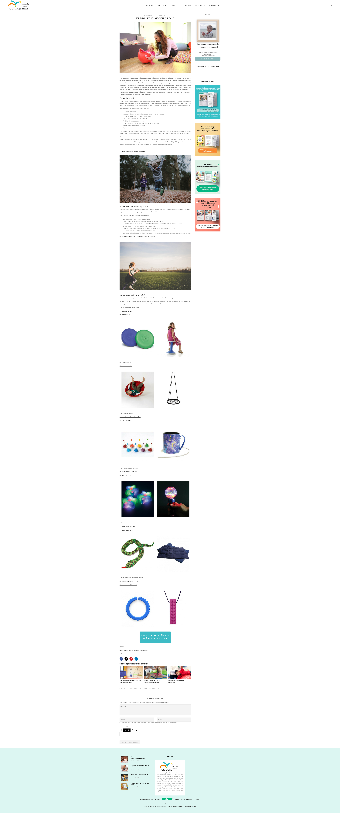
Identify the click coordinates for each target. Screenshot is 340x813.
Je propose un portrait (207, 59)
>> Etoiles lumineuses (126, 475)
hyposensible (134, 688)
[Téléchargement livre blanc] (207, 101)
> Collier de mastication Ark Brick (130, 581)
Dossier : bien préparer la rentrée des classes (139, 775)
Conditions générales (190, 806)
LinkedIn (210, 72)
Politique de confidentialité (162, 806)
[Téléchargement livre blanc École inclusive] (207, 214)
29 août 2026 (135, 760)
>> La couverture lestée (126, 530)
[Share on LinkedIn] (136, 659)
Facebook (197, 72)
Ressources (200, 5)
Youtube (214, 72)
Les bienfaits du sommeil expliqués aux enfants (140, 766)
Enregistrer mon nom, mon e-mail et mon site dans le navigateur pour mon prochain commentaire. (149, 722)
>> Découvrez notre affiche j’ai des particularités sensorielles (137, 236)
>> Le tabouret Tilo (125, 314)
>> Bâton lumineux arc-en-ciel (128, 471)
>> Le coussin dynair (126, 311)
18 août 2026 (135, 778)
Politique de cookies (177, 806)
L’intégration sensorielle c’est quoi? (127, 653)
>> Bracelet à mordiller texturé (128, 585)
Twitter (218, 72)
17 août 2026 (135, 786)
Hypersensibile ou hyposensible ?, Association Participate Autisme (134, 650)
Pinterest (206, 72)
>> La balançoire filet (126, 366)
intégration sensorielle (150, 688)
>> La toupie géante (125, 362)
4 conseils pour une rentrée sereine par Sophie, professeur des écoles (140, 757)
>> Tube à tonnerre (125, 420)
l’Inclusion (214, 5)
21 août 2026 (135, 769)
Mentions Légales (149, 806)
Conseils (174, 5)
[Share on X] (126, 659)
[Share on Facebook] (121, 659)
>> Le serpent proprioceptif (127, 526)
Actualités (186, 5)
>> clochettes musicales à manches (130, 417)
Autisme (123, 688)
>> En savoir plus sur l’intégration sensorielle (132, 151)
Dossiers (162, 5)
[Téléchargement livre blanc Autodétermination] (207, 177)
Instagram (201, 72)
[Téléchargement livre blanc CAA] (207, 139)
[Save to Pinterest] (131, 659)
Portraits (150, 5)
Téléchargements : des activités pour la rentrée (140, 784)
